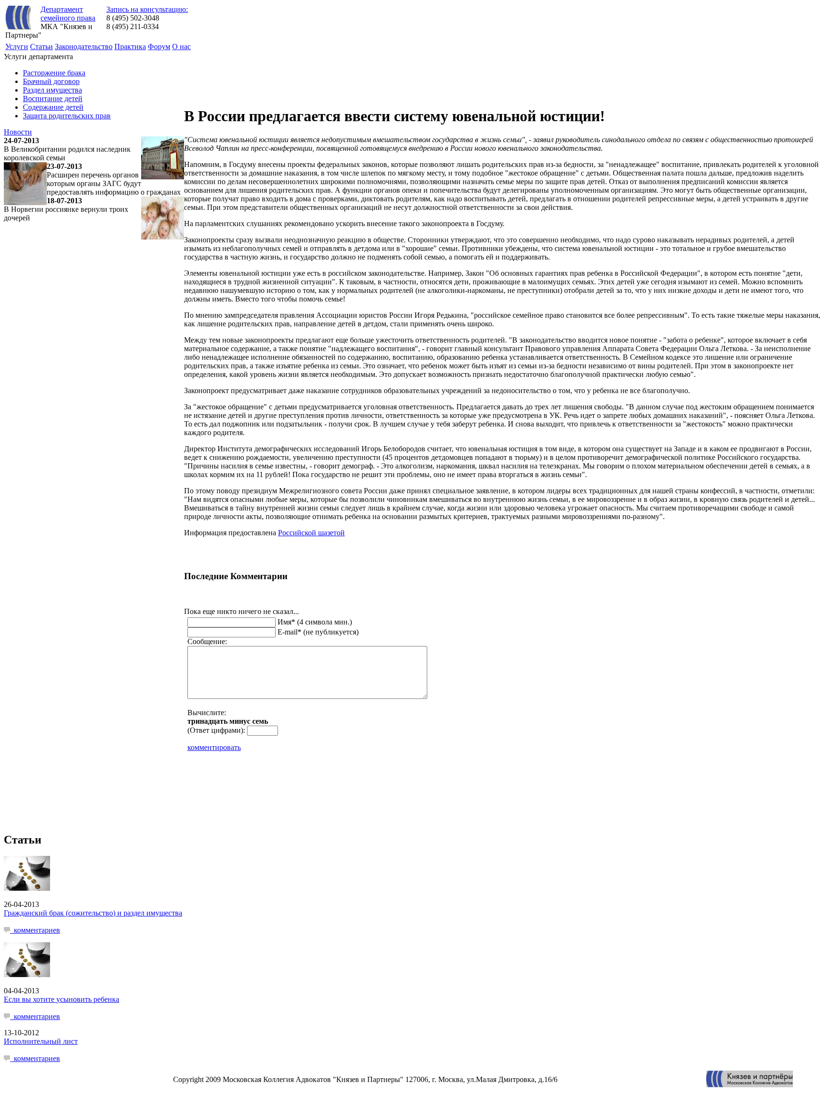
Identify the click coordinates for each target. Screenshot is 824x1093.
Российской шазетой (311, 533)
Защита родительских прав (67, 116)
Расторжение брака (54, 73)
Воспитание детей (52, 98)
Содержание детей (53, 107)
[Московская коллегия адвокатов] (749, 1085)
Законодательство (84, 46)
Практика (130, 46)
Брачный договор (51, 81)
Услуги (16, 46)
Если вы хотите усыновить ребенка (61, 999)
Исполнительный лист (41, 1041)
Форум (159, 46)
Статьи (41, 46)
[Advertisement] (357, 73)
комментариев (35, 930)
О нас (181, 46)
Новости (18, 132)
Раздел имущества (52, 90)
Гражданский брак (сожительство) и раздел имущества (93, 913)
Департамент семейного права (68, 13)
